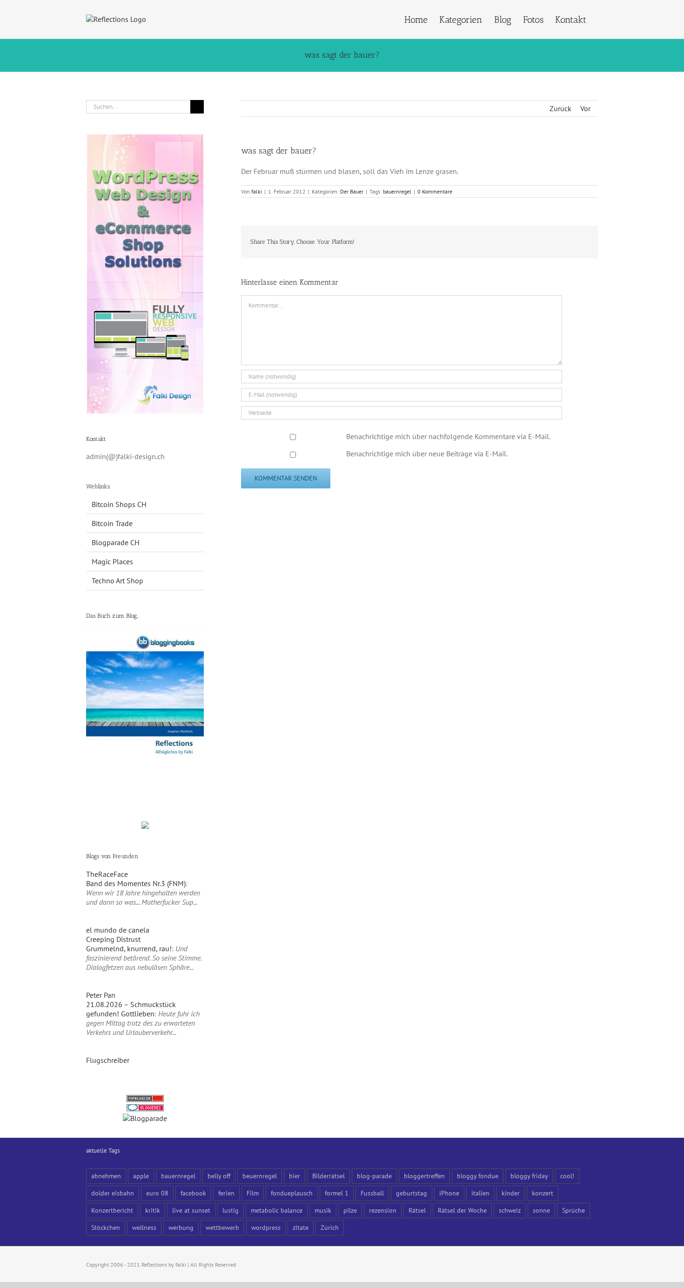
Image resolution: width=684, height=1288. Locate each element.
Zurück (560, 108)
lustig (230, 1210)
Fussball (372, 1192)
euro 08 (157, 1192)
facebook (193, 1192)
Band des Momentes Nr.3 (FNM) (136, 883)
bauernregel (397, 191)
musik (323, 1210)
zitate (300, 1227)
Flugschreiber (107, 1060)
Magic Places (112, 561)
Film (253, 1192)
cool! (567, 1175)
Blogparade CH (116, 542)
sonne (541, 1210)
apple (141, 1175)
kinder (511, 1192)
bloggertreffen (424, 1175)
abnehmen (106, 1175)
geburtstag (411, 1192)
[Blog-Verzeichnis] (145, 1109)
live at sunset (191, 1210)
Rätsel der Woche (462, 1210)
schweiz (510, 1210)
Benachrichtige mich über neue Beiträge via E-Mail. (427, 453)
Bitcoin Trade (112, 523)
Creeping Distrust (113, 939)
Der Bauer (351, 191)
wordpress (266, 1227)
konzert (542, 1192)
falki (256, 191)
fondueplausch (292, 1192)
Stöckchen (105, 1227)
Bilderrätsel (328, 1175)
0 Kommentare (434, 191)
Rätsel (417, 1210)
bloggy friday (529, 1175)
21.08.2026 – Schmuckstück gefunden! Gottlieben (131, 1009)
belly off (219, 1175)
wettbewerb (222, 1227)
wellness (144, 1227)
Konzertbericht (112, 1210)
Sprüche (573, 1210)
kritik (152, 1210)
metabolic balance (276, 1210)
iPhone (449, 1192)
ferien (226, 1192)
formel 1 (337, 1192)
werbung (181, 1227)
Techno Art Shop (117, 580)
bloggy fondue (477, 1175)
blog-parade (374, 1175)
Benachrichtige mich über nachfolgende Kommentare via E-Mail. (448, 436)
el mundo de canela (117, 929)
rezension (382, 1210)
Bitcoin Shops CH (119, 504)
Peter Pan (100, 995)
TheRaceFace (107, 874)
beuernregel (259, 1175)
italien (480, 1192)
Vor (585, 108)
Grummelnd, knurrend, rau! (129, 948)
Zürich (330, 1227)
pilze (350, 1210)
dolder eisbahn (112, 1192)
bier (294, 1175)
